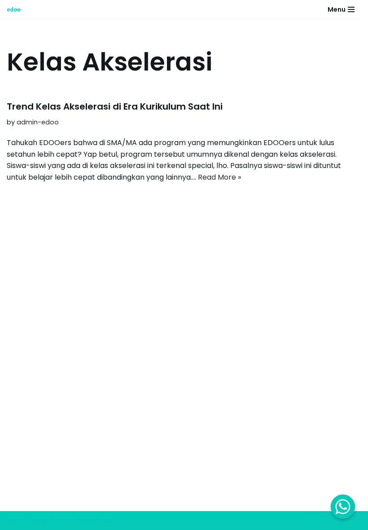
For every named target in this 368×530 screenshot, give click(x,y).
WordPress (93, 520)
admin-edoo (38, 122)
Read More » (219, 177)
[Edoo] (16, 9)
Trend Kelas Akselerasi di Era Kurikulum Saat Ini (115, 106)
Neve (16, 520)
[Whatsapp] (343, 507)
